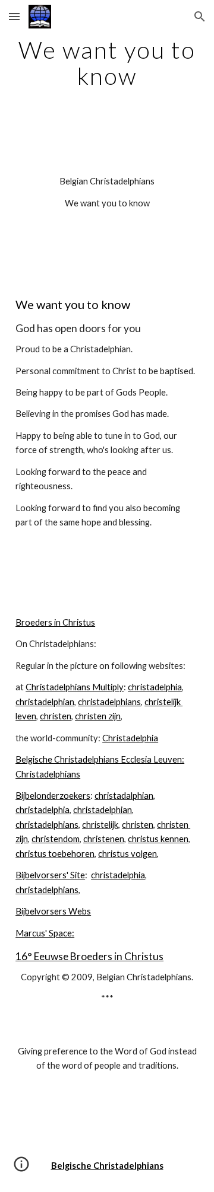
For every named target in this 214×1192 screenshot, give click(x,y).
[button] (14, 16)
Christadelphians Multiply (75, 687)
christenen (103, 839)
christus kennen (158, 839)
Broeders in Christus (55, 622)
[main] (107, 63)
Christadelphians (47, 774)
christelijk (100, 825)
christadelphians (109, 702)
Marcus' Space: (44, 933)
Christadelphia (130, 738)
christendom (56, 839)
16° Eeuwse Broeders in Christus (89, 956)
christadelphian (44, 702)
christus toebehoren (55, 854)
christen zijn (98, 716)
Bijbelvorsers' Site (50, 875)
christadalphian (124, 796)
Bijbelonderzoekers (52, 796)
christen (55, 716)
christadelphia (155, 687)
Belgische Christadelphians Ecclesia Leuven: (99, 759)
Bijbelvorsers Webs (53, 911)
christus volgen (127, 854)
